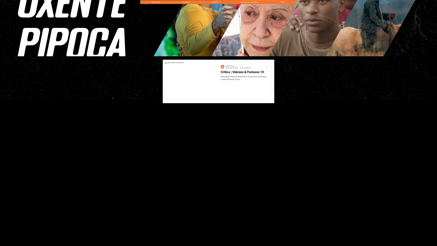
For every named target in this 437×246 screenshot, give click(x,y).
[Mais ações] (267, 66)
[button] (186, 2)
